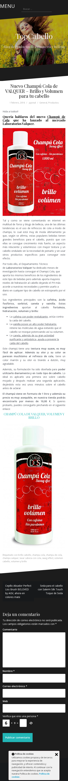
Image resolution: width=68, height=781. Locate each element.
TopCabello (34, 36)
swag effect (47, 558)
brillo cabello (24, 554)
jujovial (32, 102)
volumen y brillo (19, 561)
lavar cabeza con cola (30, 558)
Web (5, 701)
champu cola (38, 554)
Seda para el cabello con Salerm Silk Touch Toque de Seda (50, 589)
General (43, 102)
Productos (53, 102)
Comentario (10, 629)
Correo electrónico (15, 686)
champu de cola (54, 554)
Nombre (9, 671)
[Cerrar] (56, 754)
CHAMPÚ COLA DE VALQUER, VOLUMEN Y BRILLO (34, 416)
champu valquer (11, 558)
